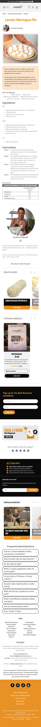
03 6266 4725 (22, 654)
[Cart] (37, 7)
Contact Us (11, 626)
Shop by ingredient (20, 695)
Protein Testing (11, 633)
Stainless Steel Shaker (25, 1)
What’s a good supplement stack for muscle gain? (19, 570)
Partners (29, 631)
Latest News (11, 631)
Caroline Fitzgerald (17, 28)
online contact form (16, 664)
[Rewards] (29, 7)
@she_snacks (25, 83)
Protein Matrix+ (26, 77)
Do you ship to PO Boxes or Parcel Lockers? (18, 577)
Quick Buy (17, 376)
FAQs (29, 626)
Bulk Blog (20, 698)
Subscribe (9, 412)
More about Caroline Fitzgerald (20, 264)
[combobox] (17, 371)
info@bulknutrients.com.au (22, 656)
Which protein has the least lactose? (19, 559)
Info (21, 618)
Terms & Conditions (9, 717)
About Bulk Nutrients (11, 622)
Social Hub (11, 635)
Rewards (29, 633)
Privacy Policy (35, 717)
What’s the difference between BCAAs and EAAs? (19, 600)
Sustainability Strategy (23, 717)
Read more (16, 307)
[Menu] (4, 7)
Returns (11, 637)
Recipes (20, 701)
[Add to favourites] (28, 324)
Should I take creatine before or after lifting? (19, 585)
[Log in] (33, 7)
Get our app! (13, 463)
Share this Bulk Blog (8, 92)
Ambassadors (29, 622)
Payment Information (17, 719)
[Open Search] (8, 7)
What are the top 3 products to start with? (19, 592)
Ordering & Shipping (29, 635)
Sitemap (28, 719)
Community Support (29, 624)
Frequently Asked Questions (20, 546)
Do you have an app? (12, 564)
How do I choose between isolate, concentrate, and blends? (18, 552)
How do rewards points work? (16, 606)
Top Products (20, 693)
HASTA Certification (30, 628)
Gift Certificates (11, 628)
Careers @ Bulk (11, 624)
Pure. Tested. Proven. (12, 611)
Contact (20, 642)
